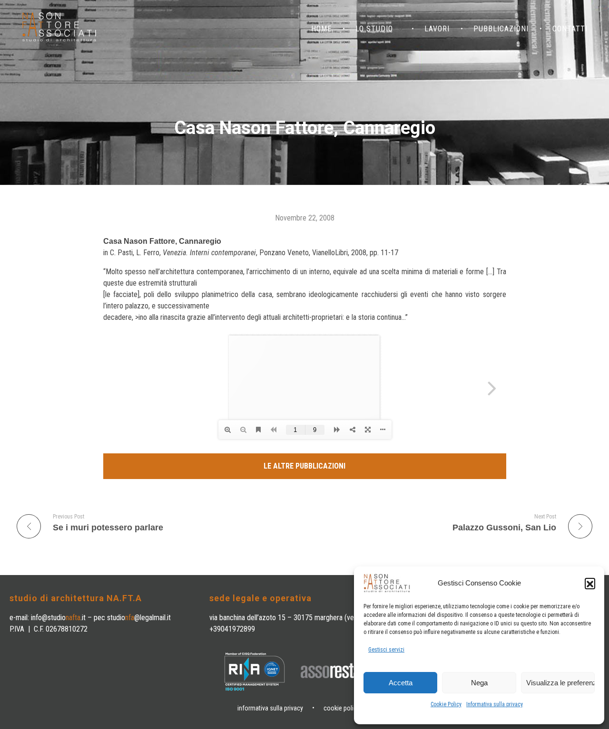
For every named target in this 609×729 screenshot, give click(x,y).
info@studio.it (58, 617)
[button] (590, 583)
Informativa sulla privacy (494, 704)
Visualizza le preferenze (560, 683)
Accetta (401, 683)
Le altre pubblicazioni (304, 465)
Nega (479, 683)
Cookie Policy (446, 704)
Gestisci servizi (386, 649)
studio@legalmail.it (139, 617)
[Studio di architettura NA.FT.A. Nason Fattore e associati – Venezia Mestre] (59, 27)
